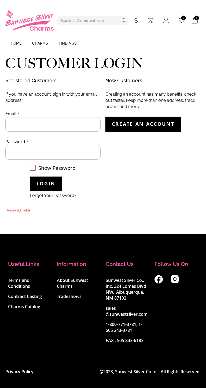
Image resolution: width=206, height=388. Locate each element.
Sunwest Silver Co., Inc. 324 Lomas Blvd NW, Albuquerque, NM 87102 (126, 289)
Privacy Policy (19, 372)
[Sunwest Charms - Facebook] (158, 282)
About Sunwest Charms (72, 283)
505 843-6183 (130, 340)
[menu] (103, 43)
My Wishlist (183, 18)
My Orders (150, 20)
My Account (166, 20)
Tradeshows (69, 296)
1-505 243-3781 (124, 327)
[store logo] (29, 20)
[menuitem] (16, 43)
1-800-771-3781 (121, 324)
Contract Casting (25, 296)
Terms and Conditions (19, 283)
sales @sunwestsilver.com (127, 311)
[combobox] (92, 20)
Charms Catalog (24, 307)
